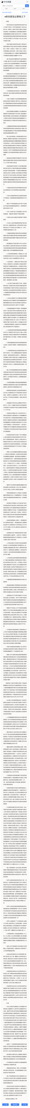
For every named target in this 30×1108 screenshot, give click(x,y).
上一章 (5, 1104)
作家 (23, 8)
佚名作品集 (25, 12)
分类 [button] (15, 8)
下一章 (24, 1104)
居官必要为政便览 (7, 12)
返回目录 (15, 1104)
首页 (6, 8)
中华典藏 (7, 1)
